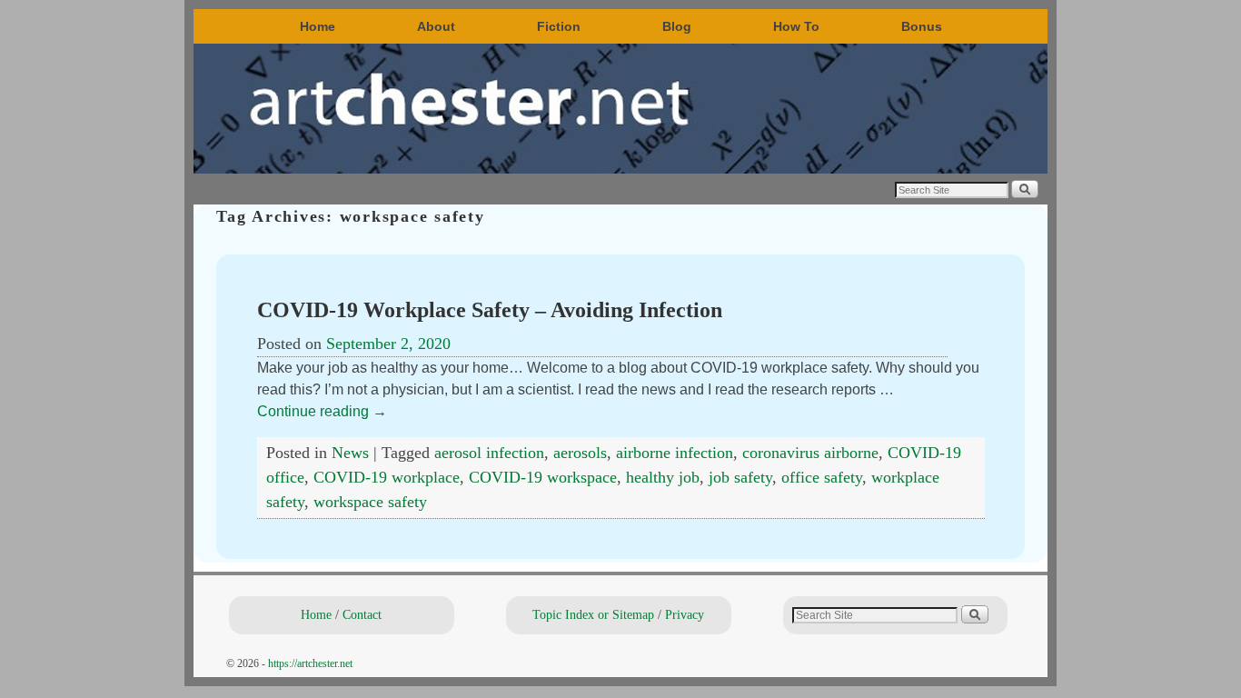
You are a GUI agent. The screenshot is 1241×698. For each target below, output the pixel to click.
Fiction (559, 26)
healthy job (663, 477)
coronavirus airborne (810, 453)
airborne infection (674, 453)
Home (317, 26)
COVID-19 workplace (386, 477)
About (436, 26)
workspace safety (370, 502)
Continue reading (322, 411)
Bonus (921, 26)
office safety (821, 477)
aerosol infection (489, 453)
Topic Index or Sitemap (593, 614)
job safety (740, 477)
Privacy (684, 614)
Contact (362, 614)
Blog (676, 26)
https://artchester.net (310, 663)
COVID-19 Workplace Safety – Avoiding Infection (489, 310)
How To (796, 26)
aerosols (580, 453)
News (350, 453)
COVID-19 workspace (543, 477)
